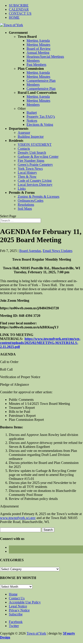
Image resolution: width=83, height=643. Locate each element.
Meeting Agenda (38, 40)
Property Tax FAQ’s (41, 116)
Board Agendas (30, 251)
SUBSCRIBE (19, 5)
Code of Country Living (35, 180)
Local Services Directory (35, 184)
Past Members (36, 64)
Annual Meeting (38, 52)
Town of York (36, 633)
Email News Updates (57, 251)
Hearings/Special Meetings (45, 56)
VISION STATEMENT (35, 144)
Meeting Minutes (38, 44)
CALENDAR (19, 9)
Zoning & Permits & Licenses (38, 196)
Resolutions (26, 204)
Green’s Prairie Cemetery (35, 164)
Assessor (24, 132)
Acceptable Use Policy (25, 602)
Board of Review (39, 48)
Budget (32, 112)
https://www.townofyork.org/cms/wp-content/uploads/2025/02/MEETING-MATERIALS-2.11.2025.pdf (40, 343)
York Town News (30, 168)
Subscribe (16, 614)
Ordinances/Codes (30, 200)
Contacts (24, 148)
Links (22, 188)
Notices (32, 120)
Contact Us (17, 598)
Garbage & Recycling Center (38, 156)
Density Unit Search (32, 152)
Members (33, 60)
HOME (14, 17)
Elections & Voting (40, 124)
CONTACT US (20, 13)
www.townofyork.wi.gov (18, 518)
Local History (27, 172)
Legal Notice (18, 606)
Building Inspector (31, 136)
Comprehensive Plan (41, 80)
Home (13, 594)
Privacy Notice (19, 610)
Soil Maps (25, 208)
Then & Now (27, 176)
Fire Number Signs (31, 160)
